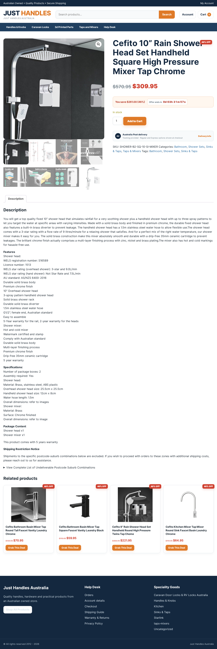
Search (167, 14)
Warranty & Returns (97, 617)
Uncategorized (163, 629)
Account (187, 14)
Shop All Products (17, 609)
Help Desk (109, 27)
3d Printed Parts (64, 27)
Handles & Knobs (16, 27)
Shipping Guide (94, 612)
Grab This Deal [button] (16, 547)
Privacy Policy (94, 623)
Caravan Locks (40, 27)
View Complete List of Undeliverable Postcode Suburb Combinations (50, 467)
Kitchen (159, 606)
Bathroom (180, 146)
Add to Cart (134, 121)
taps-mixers (161, 623)
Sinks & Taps (189, 151)
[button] (98, 44)
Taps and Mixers (88, 27)
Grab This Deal (70, 547)
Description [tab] (16, 198)
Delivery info (204, 136)
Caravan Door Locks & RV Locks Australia (181, 595)
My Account (207, 3)
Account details (95, 600)
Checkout (91, 606)
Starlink (159, 617)
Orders (89, 595)
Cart (205, 14)
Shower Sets (196, 146)
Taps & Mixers (132, 151)
